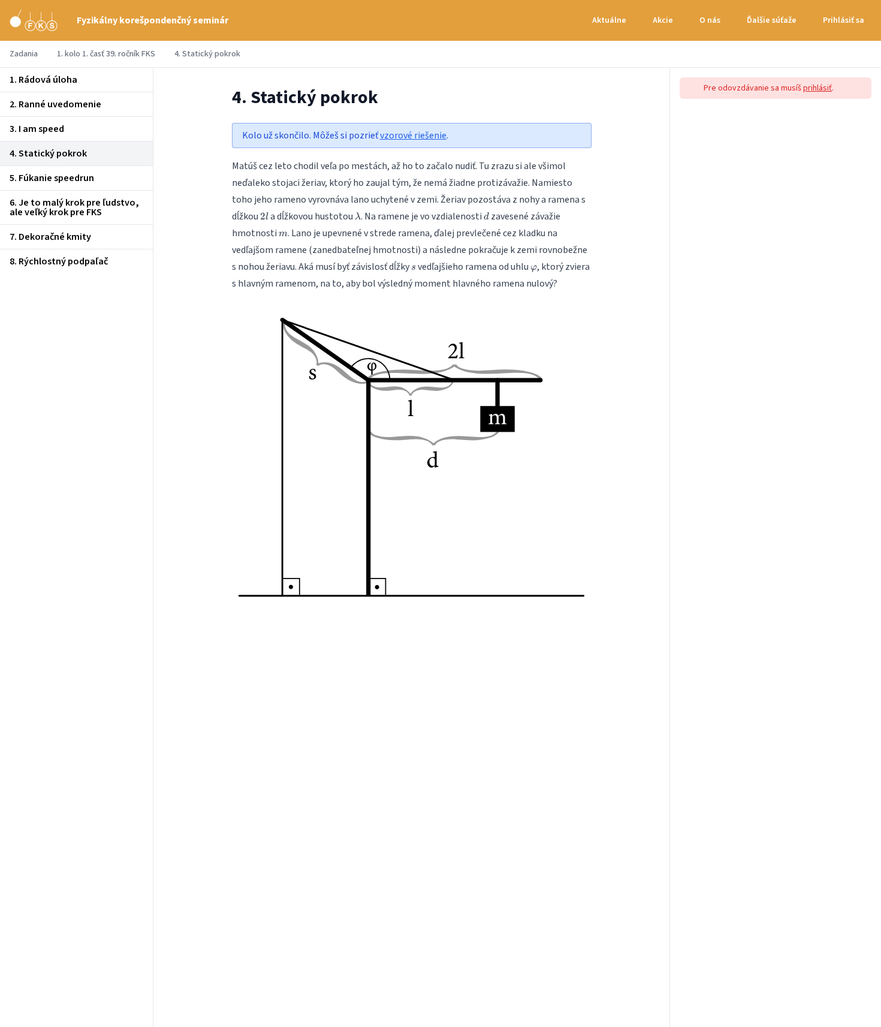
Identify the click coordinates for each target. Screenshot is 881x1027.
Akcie (663, 20)
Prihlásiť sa (843, 20)
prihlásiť (817, 88)
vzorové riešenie (413, 135)
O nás (709, 20)
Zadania (24, 54)
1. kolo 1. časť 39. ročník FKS (106, 54)
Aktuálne (609, 20)
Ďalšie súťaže (771, 20)
